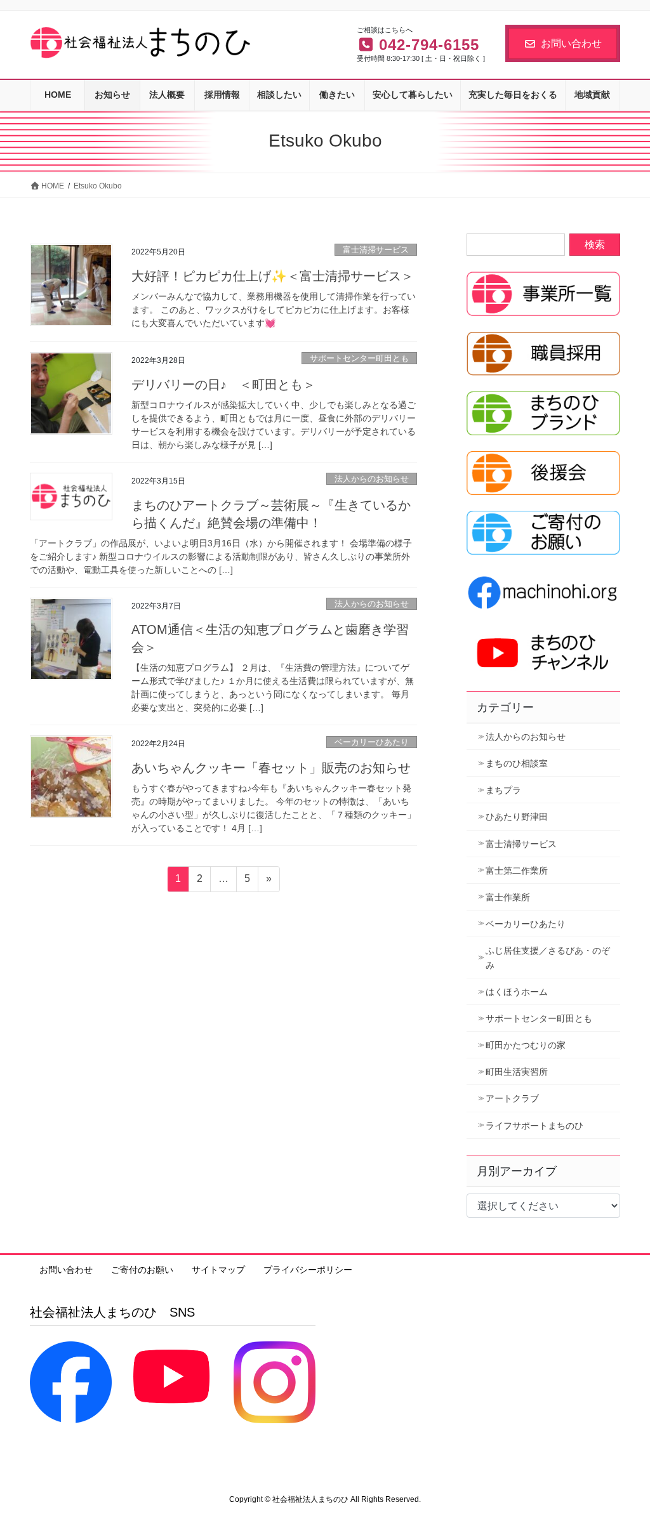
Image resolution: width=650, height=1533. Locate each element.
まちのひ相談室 (517, 763)
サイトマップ (218, 1270)
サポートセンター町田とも (359, 358)
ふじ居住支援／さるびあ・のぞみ (548, 957)
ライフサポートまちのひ (534, 1126)
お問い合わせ (571, 43)
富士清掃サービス (376, 249)
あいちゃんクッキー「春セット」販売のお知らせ (271, 768)
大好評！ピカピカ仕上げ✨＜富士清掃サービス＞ (272, 276)
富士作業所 (508, 897)
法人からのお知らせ (372, 479)
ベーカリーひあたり (372, 742)
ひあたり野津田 (517, 817)
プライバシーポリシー (307, 1270)
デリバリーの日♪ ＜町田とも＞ (223, 384)
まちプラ (503, 790)
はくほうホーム (517, 992)
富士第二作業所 (517, 870)
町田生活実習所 (517, 1072)
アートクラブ (512, 1098)
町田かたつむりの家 (526, 1045)
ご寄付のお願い (142, 1270)
